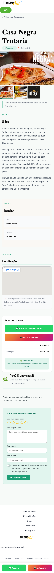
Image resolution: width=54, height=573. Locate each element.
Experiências (29, 516)
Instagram (30, 530)
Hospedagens (29, 511)
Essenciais (30, 525)
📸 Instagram (40, 568)
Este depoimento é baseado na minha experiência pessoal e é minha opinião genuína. (29, 468)
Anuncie (38, 559)
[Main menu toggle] (6, 10)
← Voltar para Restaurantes (13, 17)
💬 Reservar (14, 568)
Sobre (46, 559)
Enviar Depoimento (18, 477)
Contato (29, 559)
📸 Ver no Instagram (29, 337)
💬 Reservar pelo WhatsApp (29, 328)
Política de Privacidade (14, 559)
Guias (30, 521)
